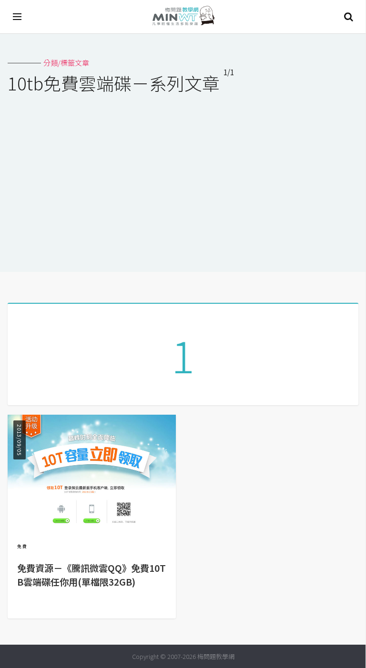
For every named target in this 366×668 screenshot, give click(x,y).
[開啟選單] (18, 17)
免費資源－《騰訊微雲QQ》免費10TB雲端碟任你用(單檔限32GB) (91, 574)
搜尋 (348, 17)
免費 (22, 546)
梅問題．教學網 (183, 17)
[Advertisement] (183, 176)
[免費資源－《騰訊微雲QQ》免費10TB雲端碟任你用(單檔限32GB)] (92, 524)
